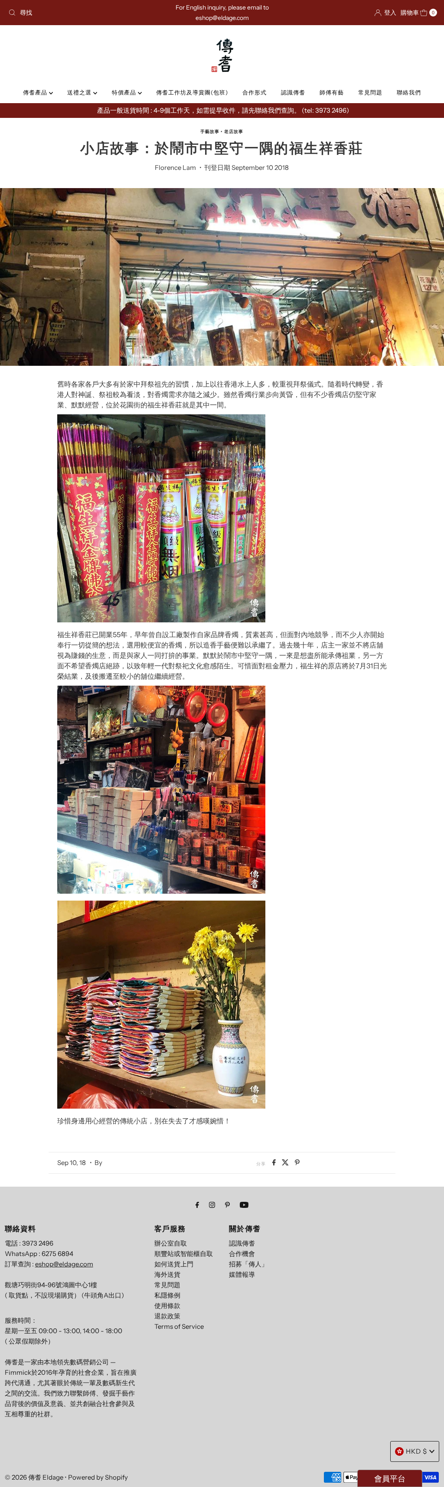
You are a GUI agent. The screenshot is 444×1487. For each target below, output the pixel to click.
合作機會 (242, 1253)
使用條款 (167, 1306)
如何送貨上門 (173, 1264)
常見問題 (370, 92)
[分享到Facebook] (275, 1162)
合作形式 (254, 92)
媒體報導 (242, 1274)
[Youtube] (244, 1205)
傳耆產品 (36, 92)
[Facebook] (197, 1205)
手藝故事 (209, 131)
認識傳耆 (293, 92)
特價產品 (125, 92)
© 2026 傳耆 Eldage (34, 1477)
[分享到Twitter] (286, 1162)
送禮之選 (80, 92)
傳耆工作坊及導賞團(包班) (192, 92)
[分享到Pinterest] (297, 1162)
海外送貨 (167, 1274)
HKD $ (416, 1451)
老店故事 (233, 131)
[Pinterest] (227, 1205)
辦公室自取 (170, 1243)
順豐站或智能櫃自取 (183, 1253)
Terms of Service (179, 1326)
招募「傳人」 (248, 1264)
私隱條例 (167, 1295)
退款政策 (167, 1316)
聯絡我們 (409, 92)
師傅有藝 (332, 92)
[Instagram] (212, 1205)
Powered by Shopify (98, 1477)
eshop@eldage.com (64, 1264)
